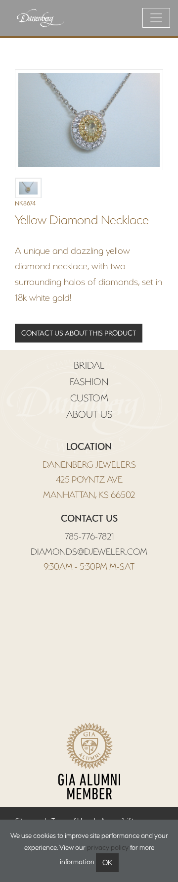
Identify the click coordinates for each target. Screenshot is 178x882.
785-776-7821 (89, 536)
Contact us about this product (78, 333)
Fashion (89, 381)
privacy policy (108, 847)
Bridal (89, 365)
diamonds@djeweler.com (89, 551)
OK (107, 863)
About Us (89, 414)
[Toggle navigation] (156, 18)
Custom (89, 397)
